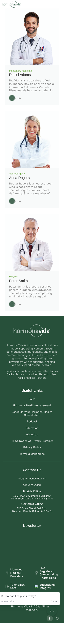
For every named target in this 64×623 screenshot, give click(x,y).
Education (32, 428)
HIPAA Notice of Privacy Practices (32, 441)
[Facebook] (11, 98)
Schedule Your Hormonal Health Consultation (32, 413)
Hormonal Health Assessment (32, 405)
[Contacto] (56, 4)
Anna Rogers (19, 178)
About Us (32, 434)
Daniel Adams (20, 75)
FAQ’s (32, 399)
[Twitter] (16, 98)
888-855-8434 (32, 485)
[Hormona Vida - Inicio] (11, 2)
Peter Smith (18, 281)
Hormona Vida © (22, 606)
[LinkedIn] (20, 98)
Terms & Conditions (32, 454)
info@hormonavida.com (32, 478)
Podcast (32, 421)
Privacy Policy (32, 447)
